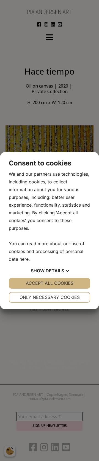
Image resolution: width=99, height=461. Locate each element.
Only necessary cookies (50, 297)
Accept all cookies (49, 283)
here (24, 259)
